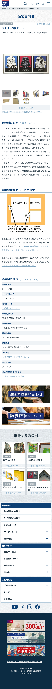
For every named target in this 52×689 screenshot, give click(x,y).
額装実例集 (19, 8)
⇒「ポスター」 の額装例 (13, 376)
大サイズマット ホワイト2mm (15, 356)
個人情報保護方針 (35, 661)
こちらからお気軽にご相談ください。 (19, 265)
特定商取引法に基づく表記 (17, 661)
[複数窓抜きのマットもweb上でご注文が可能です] (25, 213)
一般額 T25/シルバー (11, 308)
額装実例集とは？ (43, 24)
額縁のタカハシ (8, 8)
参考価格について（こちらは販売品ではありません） (22, 112)
